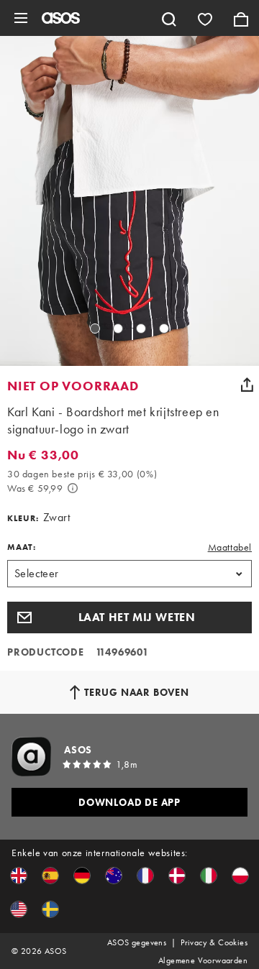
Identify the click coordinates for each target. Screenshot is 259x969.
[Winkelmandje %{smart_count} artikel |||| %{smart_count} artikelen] (241, 18)
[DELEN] (246, 384)
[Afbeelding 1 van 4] (94, 328)
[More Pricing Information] (72, 488)
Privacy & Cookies (214, 942)
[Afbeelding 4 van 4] (164, 328)
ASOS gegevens (136, 942)
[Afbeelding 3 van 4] (141, 328)
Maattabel (230, 547)
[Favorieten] (205, 18)
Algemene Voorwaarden (202, 960)
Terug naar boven (136, 692)
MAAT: (21, 547)
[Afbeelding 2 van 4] (118, 328)
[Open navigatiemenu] (21, 18)
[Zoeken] (169, 18)
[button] (129, 617)
